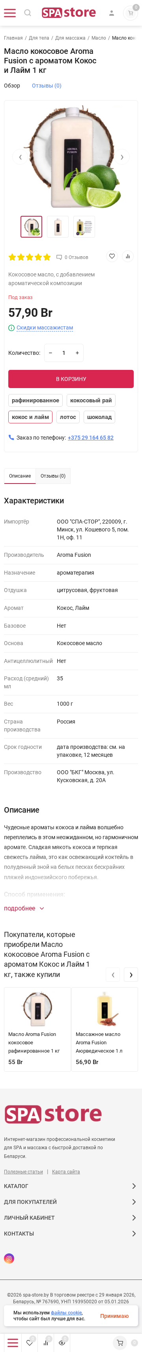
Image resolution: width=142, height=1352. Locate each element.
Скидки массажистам (45, 328)
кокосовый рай (91, 400)
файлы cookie (66, 1313)
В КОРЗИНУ (71, 379)
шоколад (99, 417)
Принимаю (114, 1316)
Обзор (12, 85)
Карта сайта (66, 1172)
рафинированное (35, 400)
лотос (68, 417)
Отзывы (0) (47, 85)
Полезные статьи (23, 1172)
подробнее (20, 908)
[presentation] (20, 157)
